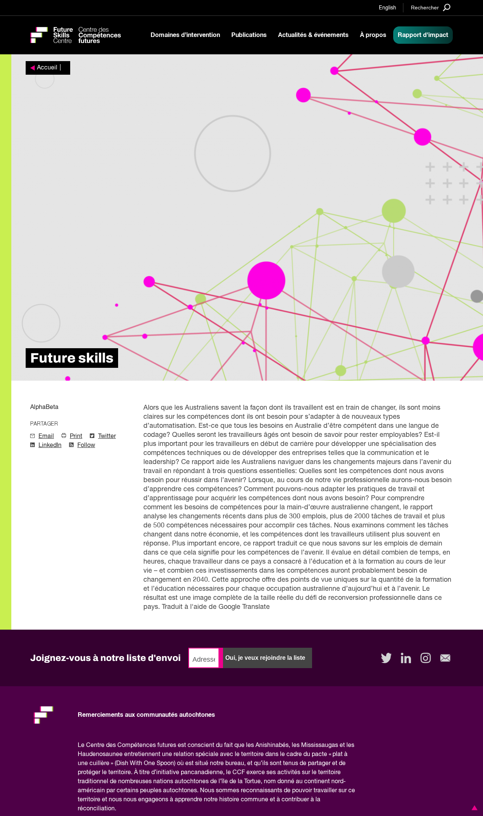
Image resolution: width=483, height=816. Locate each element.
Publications (249, 35)
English (387, 8)
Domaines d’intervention (185, 35)
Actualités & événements (313, 35)
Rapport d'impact (423, 35)
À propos (373, 35)
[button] (473, 807)
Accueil (47, 68)
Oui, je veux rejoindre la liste (265, 658)
